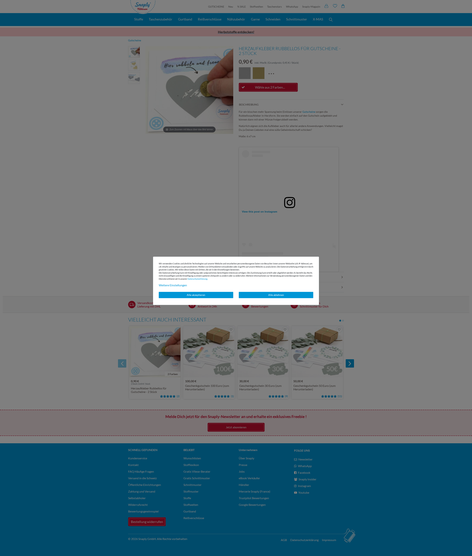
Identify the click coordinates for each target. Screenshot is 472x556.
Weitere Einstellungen (173, 285)
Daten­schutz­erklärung (197, 279)
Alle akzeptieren (196, 294)
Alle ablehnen (276, 294)
